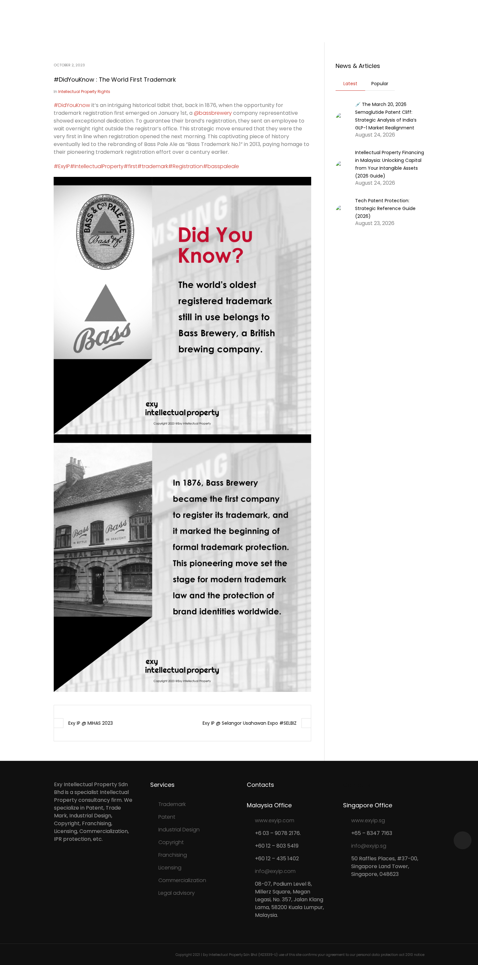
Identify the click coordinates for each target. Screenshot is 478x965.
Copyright (171, 842)
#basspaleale (221, 166)
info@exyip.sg (368, 846)
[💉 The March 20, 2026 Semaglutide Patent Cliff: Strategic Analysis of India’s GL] (343, 119)
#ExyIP (62, 166)
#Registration (185, 166)
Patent (166, 817)
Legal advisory (176, 893)
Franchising (172, 855)
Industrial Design (179, 829)
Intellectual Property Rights (84, 91)
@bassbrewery (213, 113)
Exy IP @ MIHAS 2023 (90, 723)
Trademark (172, 804)
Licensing (169, 867)
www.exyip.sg (368, 820)
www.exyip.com (274, 820)
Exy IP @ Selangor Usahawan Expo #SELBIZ (250, 723)
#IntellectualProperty (97, 166)
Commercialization (182, 880)
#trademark (152, 166)
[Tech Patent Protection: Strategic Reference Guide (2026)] (343, 211)
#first (130, 166)
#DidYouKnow (72, 105)
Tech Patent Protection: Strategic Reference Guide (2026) (385, 208)
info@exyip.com (275, 871)
